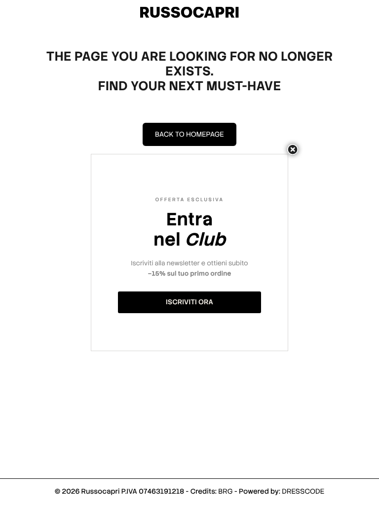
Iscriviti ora (189, 302)
